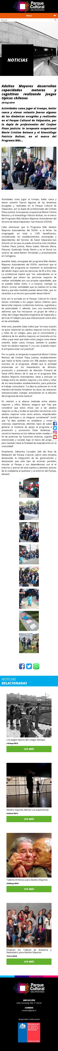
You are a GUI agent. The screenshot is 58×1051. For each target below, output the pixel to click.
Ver (29, 749)
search (55, 19)
